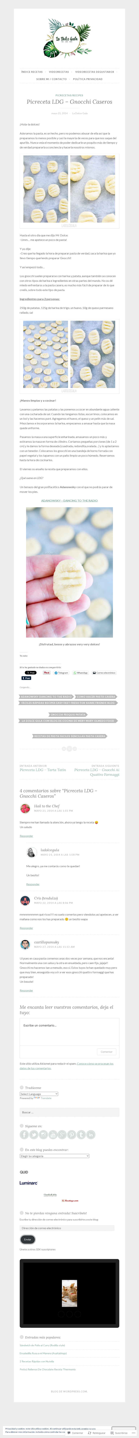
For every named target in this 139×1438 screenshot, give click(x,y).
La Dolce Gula (80, 113)
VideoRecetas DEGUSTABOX (94, 71)
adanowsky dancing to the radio (46, 696)
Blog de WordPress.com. (69, 1391)
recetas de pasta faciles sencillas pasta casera (69, 736)
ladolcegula (50, 850)
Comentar (106, 1051)
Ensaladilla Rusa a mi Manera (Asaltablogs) (43, 1353)
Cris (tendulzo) (46, 898)
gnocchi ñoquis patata (68, 714)
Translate (46, 1098)
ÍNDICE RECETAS (32, 71)
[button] (61, 1314)
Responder (26, 836)
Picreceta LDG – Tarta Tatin (43, 768)
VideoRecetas (59, 71)
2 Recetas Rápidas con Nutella (37, 1361)
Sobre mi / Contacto (51, 79)
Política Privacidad (88, 79)
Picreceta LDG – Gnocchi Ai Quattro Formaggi (96, 770)
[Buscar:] (69, 1112)
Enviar (27, 1239)
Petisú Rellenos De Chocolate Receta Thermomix (48, 1369)
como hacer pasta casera (96, 696)
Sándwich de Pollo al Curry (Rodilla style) (42, 1345)
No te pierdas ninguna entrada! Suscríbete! (56, 1213)
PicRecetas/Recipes (69, 95)
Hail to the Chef (47, 806)
